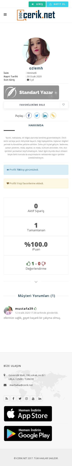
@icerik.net (21, 385)
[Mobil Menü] (5, 15)
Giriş (39, 4)
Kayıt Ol (59, 4)
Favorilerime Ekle (32, 104)
